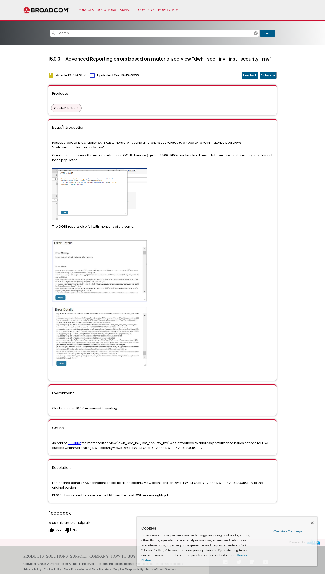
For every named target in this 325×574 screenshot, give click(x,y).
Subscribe (268, 75)
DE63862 (74, 443)
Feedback (250, 75)
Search (267, 33)
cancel (255, 33)
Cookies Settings (287, 531)
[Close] (312, 522)
